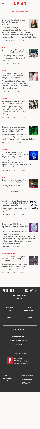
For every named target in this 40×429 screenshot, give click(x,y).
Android (20, 358)
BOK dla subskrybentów (18, 340)
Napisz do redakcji (18, 337)
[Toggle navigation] (3, 3)
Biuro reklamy (18, 333)
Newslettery (28, 310)
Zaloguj (35, 3)
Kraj (9, 310)
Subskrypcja (20, 298)
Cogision (28, 375)
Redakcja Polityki (19, 329)
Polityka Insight (7, 378)
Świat (9, 314)
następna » (34, 280)
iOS (15, 358)
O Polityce (18, 344)
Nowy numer (9, 307)
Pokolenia (28, 317)
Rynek (9, 317)
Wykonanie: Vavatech (27, 379)
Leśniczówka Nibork (9, 381)
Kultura (9, 321)
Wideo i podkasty (28, 314)
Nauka (29, 307)
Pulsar (5, 375)
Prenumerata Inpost (20, 295)
